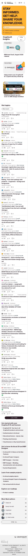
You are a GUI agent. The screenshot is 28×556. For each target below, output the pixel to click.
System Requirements (9, 468)
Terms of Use (18, 549)
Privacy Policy (9, 549)
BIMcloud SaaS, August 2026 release (13, 55)
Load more (14, 418)
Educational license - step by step (13, 436)
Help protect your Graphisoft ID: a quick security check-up (13, 75)
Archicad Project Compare (11, 457)
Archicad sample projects (10, 476)
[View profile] (2, 113)
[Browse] (2, 3)
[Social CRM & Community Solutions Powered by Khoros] (4, 541)
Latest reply (4, 123)
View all (21, 38)
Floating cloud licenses (10, 439)
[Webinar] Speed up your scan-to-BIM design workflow (14, 95)
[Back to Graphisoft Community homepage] (9, 2)
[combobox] (14, 27)
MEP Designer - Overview (10, 460)
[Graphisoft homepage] (21, 537)
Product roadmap (8, 492)
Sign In (25, 2)
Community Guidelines (13, 550)
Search (15, 3)
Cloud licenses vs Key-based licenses (14, 442)
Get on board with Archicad (11, 484)
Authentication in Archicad (11, 433)
